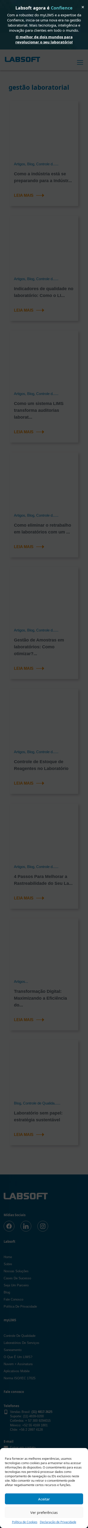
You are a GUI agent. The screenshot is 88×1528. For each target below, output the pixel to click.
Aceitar (44, 1499)
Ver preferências (44, 1512)
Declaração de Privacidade (58, 1522)
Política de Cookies (24, 1522)
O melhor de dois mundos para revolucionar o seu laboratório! (44, 39)
